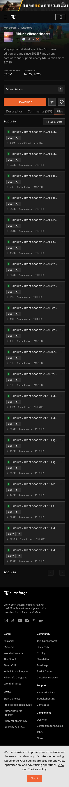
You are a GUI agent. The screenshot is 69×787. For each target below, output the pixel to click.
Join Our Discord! (47, 641)
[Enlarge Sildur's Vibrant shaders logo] (8, 37)
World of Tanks (12, 683)
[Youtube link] (20, 620)
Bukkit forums (45, 671)
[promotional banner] (34, 5)
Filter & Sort (54, 121)
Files (59, 111)
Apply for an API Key (15, 721)
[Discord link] (27, 620)
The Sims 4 (10, 659)
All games (9, 641)
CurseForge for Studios (50, 726)
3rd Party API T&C (14, 727)
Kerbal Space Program (16, 671)
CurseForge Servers (48, 677)
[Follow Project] (61, 102)
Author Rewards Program (13, 713)
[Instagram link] (6, 620)
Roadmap (42, 665)
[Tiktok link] (13, 620)
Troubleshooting (46, 698)
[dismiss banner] (63, 4)
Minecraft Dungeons (15, 677)
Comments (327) (40, 111)
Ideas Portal (43, 647)
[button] (34, 137)
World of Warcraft (14, 653)
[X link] (34, 620)
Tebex (40, 732)
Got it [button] (34, 778)
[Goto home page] (13, 17)
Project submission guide (18, 705)
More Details (14, 89)
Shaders (26, 27)
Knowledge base (46, 692)
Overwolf (42, 720)
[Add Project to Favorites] (52, 102)
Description (14, 111)
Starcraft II (10, 665)
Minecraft (10, 27)
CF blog (41, 653)
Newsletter (43, 659)
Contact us (43, 705)
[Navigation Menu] (5, 17)
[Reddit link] (41, 620)
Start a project (12, 698)
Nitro (40, 738)
